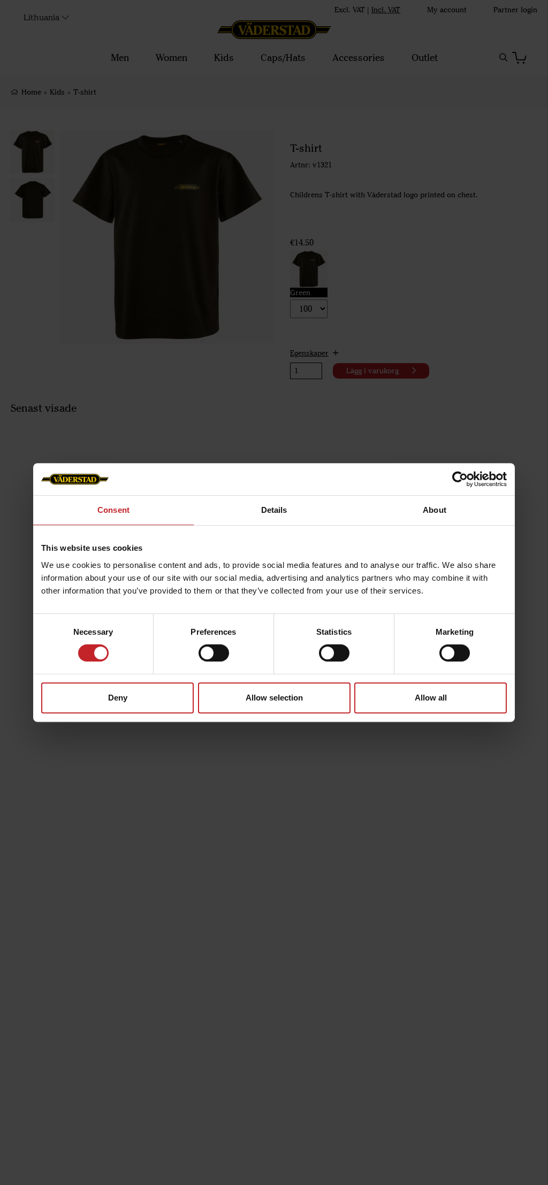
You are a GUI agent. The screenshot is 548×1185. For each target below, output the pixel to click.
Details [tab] (274, 509)
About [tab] (434, 509)
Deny (117, 697)
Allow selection (274, 697)
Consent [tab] (113, 509)
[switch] (214, 652)
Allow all (431, 697)
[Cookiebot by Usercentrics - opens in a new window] (460, 479)
